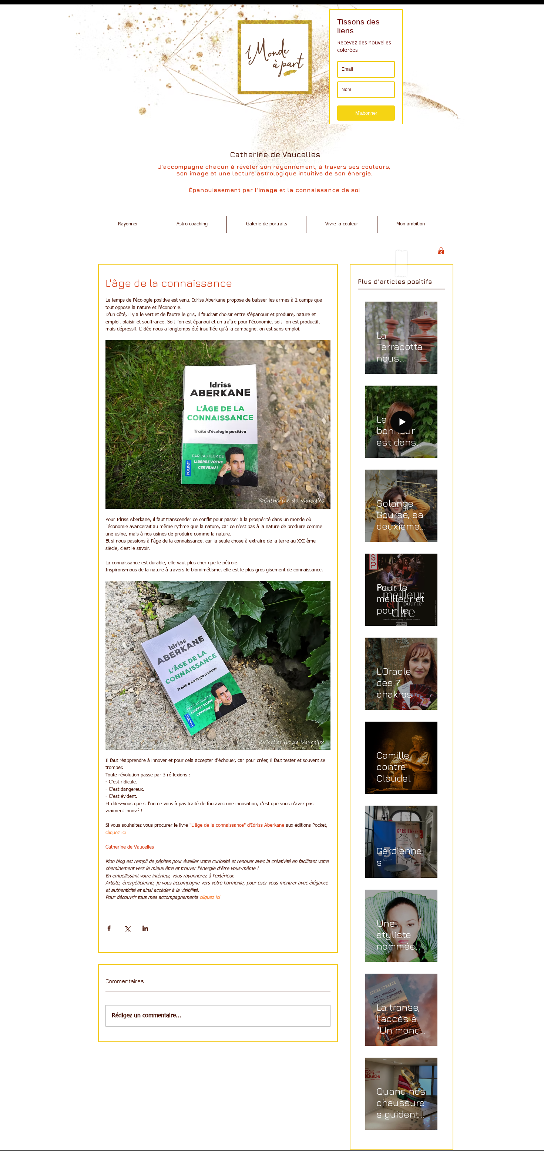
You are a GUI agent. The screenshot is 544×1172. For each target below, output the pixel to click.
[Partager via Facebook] (109, 928)
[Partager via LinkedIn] (145, 928)
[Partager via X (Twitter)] (127, 928)
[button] (441, 251)
